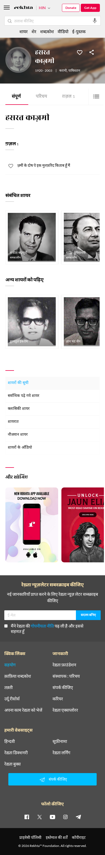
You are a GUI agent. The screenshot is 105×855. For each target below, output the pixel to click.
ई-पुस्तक (79, 31)
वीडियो (63, 31)
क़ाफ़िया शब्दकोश (17, 676)
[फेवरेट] (80, 52)
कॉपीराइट (79, 837)
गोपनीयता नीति (42, 625)
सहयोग (10, 665)
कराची (63, 70)
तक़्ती (8, 687)
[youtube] (52, 816)
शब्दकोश (47, 31)
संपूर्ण (16, 97)
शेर (34, 31)
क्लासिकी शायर (19, 408)
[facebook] (26, 816)
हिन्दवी (9, 741)
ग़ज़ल (68, 97)
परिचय (41, 97)
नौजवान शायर (18, 434)
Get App (90, 8)
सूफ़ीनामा (59, 741)
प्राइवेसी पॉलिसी (30, 837)
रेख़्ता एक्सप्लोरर (65, 710)
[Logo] (23, 8)
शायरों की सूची (18, 383)
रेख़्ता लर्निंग (61, 752)
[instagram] (65, 816)
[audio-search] (94, 20)
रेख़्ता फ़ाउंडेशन (64, 665)
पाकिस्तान (74, 70)
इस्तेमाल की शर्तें (57, 837)
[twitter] (39, 816)
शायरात (13, 421)
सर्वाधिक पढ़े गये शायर (23, 396)
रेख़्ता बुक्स (12, 764)
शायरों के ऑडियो (20, 447)
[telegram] (78, 816)
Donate (70, 8)
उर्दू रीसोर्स (12, 699)
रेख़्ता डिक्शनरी (16, 752)
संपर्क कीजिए (62, 687)
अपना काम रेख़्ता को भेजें (23, 710)
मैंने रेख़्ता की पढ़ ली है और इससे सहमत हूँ (47, 628)
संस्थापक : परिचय (66, 676)
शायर (23, 31)
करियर (57, 699)
